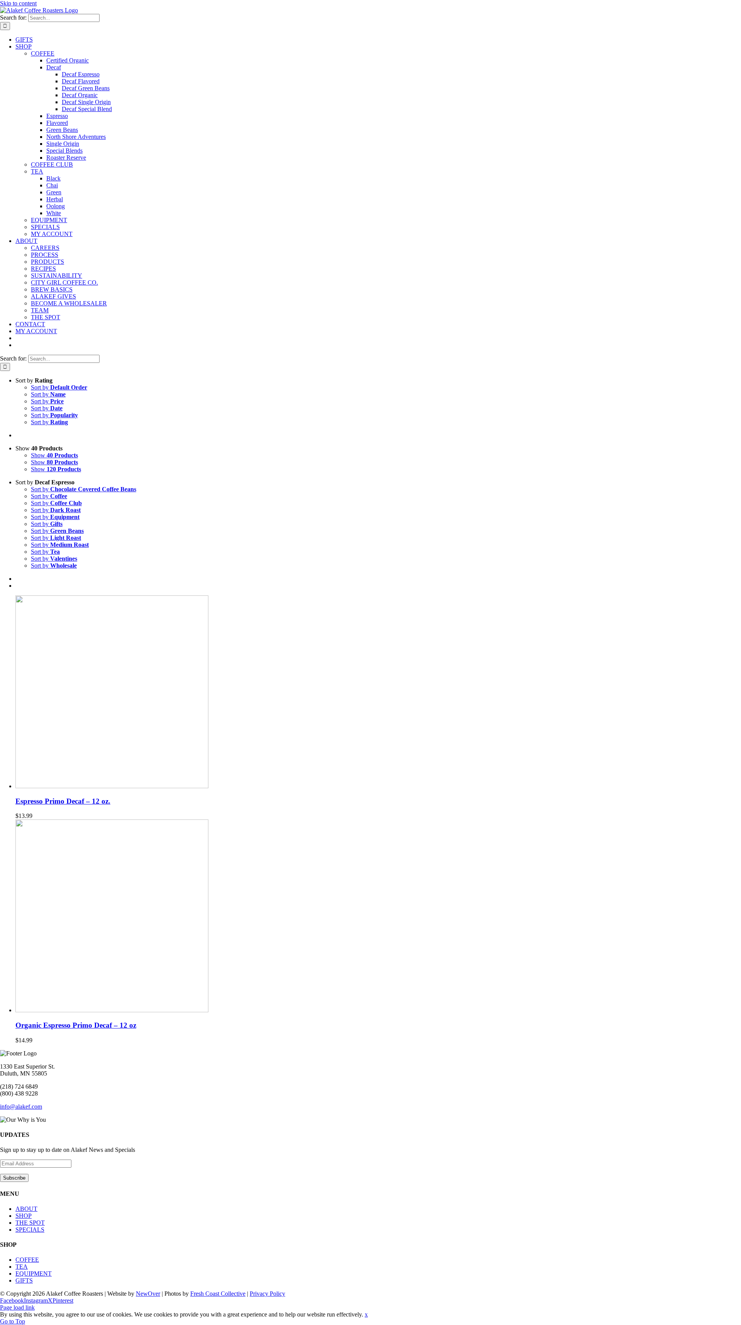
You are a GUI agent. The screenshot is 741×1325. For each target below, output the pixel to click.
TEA (21, 1266)
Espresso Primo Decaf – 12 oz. (62, 801)
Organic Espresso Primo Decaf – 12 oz (75, 1025)
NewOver (148, 1293)
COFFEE (27, 1259)
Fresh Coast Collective (217, 1293)
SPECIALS (29, 1229)
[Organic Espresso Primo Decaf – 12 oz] (111, 1010)
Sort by (59, 387)
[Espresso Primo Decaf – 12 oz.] (111, 786)
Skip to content (18, 3)
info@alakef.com (21, 1106)
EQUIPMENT (33, 1273)
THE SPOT (30, 1222)
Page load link (17, 1307)
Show (54, 455)
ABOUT (26, 1208)
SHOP (23, 1215)
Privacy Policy (267, 1293)
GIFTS (24, 1280)
